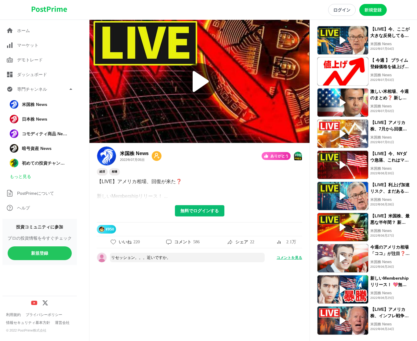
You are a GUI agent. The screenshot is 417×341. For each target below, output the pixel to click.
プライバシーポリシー (44, 315)
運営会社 (62, 323)
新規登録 (39, 253)
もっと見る (20, 176)
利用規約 (13, 315)
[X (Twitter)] (45, 303)
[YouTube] (34, 303)
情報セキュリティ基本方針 (28, 323)
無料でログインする (199, 210)
